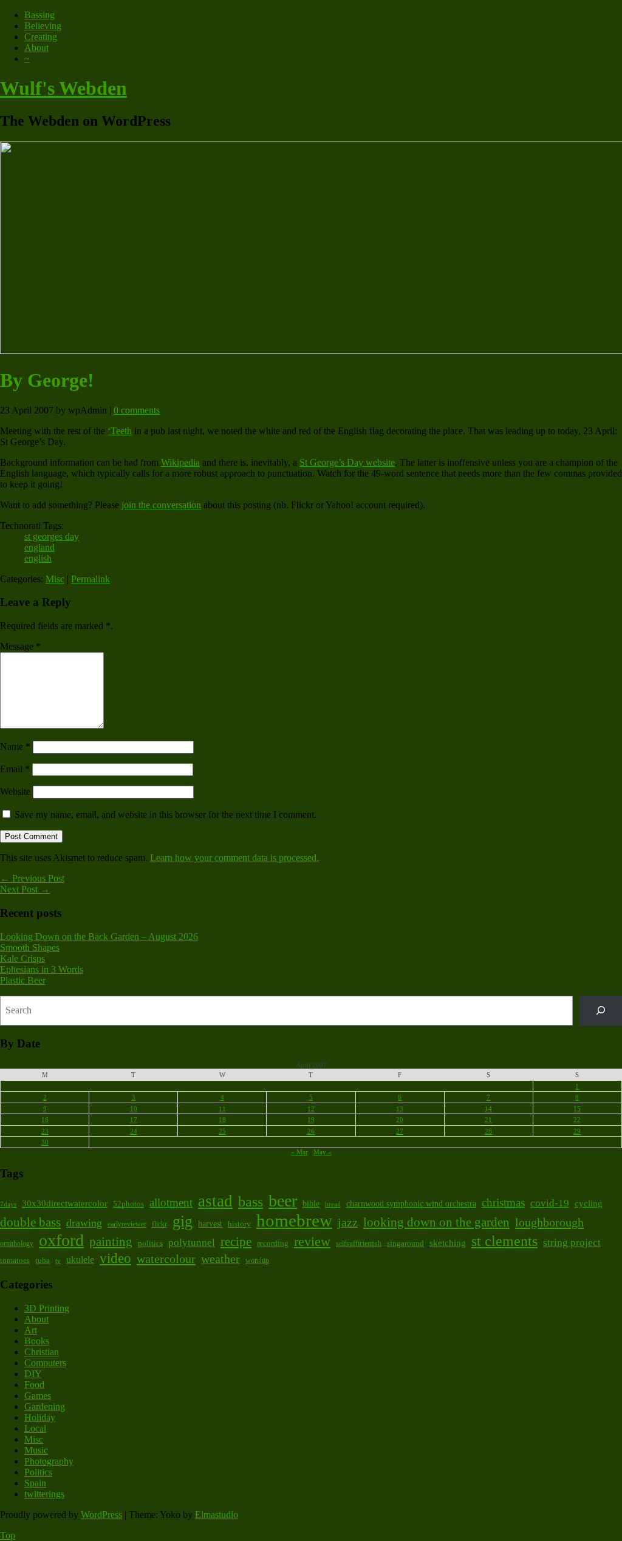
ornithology (16, 1243)
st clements (504, 1241)
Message (20, 646)
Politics (38, 1472)
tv (58, 1260)
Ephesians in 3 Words (41, 969)
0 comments (137, 410)
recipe (235, 1241)
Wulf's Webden (63, 88)
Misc (55, 579)
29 (577, 1131)
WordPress (101, 1514)
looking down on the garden (436, 1222)
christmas (503, 1202)
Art (30, 1330)
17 (133, 1119)
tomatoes (15, 1260)
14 (488, 1108)
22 (577, 1119)
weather (220, 1258)
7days (8, 1204)
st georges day (51, 536)
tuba (42, 1260)
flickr (159, 1224)
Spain (35, 1483)
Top (7, 1535)
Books (36, 1341)
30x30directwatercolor (65, 1203)
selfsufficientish (358, 1243)
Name (15, 746)
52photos (128, 1203)
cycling (589, 1203)
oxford (61, 1240)
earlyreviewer (127, 1224)
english (38, 558)
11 (222, 1108)
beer (282, 1200)
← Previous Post (32, 878)
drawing (84, 1223)
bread (333, 1204)
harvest (210, 1223)
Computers (45, 1363)
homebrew (294, 1220)
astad (215, 1201)
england (39, 547)
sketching (447, 1243)
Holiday (39, 1417)
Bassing (39, 15)
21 (488, 1119)
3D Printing (46, 1308)
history (239, 1224)
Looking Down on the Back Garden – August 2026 (99, 936)
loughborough (549, 1222)
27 (399, 1131)
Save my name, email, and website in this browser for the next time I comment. (165, 814)
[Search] (600, 1011)
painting (110, 1241)
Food (34, 1384)
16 (45, 1119)
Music (36, 1450)
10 (133, 1108)
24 (133, 1131)
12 (311, 1108)
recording (273, 1243)
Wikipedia (180, 462)
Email (15, 769)
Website (15, 791)
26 (311, 1131)
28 (488, 1131)
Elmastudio (216, 1514)
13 (399, 1108)
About (36, 48)
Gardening (44, 1406)
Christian (41, 1352)
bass (250, 1201)
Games (37, 1395)
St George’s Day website (347, 462)
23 (45, 1131)
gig (183, 1221)
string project (572, 1242)
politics (150, 1243)
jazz (348, 1222)
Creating (40, 37)
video (115, 1258)
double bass (30, 1222)
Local (35, 1428)
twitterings (44, 1494)
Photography (48, 1461)
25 (222, 1131)
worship (257, 1260)
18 (222, 1119)
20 (399, 1119)
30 (45, 1142)
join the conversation (161, 505)
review (312, 1241)
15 (577, 1108)
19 (311, 1119)
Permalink (90, 579)
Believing (42, 26)
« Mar (299, 1151)
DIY (33, 1374)
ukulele (80, 1259)
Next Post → (25, 889)
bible (311, 1203)
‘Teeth (120, 431)
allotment (171, 1202)
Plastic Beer (23, 980)
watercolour (166, 1258)
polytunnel (191, 1242)
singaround (405, 1243)
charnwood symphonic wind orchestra (411, 1203)
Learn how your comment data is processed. (234, 857)
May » (322, 1151)
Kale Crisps (22, 958)
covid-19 (549, 1203)
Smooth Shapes (30, 947)
